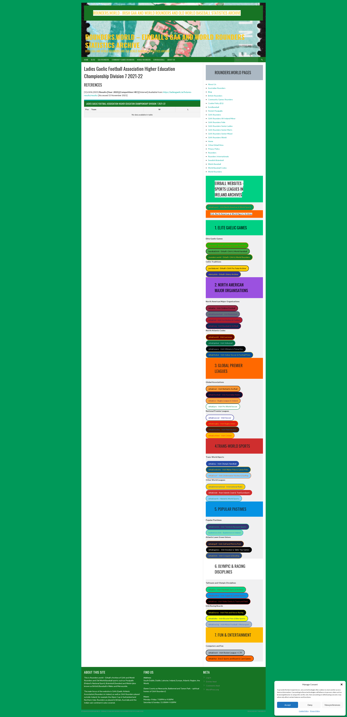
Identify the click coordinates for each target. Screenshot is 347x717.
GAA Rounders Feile (216, 122)
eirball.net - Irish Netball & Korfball (222, 389)
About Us (171, 59)
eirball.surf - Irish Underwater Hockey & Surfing (228, 475)
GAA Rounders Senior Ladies (220, 126)
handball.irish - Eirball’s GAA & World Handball (227, 251)
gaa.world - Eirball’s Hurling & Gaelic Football (227, 245)
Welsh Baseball (214, 164)
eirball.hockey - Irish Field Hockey (222, 429)
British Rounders (215, 96)
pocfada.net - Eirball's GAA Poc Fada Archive (227, 268)
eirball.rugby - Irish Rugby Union (221, 423)
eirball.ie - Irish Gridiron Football (221, 308)
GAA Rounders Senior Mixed (220, 133)
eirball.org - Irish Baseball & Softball (223, 326)
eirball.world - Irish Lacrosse (220, 337)
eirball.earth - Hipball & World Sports (223, 498)
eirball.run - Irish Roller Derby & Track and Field (228, 601)
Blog (93, 59)
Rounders (212, 152)
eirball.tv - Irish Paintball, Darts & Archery (225, 589)
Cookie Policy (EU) (215, 103)
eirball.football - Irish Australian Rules (224, 395)
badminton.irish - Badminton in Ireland (224, 532)
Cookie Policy (304, 711)
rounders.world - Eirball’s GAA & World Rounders (229, 257)
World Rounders (144, 59)
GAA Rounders (103, 59)
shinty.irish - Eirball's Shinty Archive (223, 274)
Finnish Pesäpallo (215, 111)
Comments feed (213, 685)
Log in (208, 677)
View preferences (332, 705)
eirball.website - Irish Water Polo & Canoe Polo (228, 469)
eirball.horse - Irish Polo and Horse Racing (225, 612)
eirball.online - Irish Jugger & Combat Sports (227, 595)
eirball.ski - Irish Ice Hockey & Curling (224, 320)
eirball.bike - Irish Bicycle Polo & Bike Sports (226, 618)
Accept (288, 705)
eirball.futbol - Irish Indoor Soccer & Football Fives (229, 355)
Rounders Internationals (218, 156)
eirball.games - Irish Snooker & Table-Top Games (228, 550)
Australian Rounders (216, 88)
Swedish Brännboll (216, 160)
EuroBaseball (159, 59)
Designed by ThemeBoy (257, 711)
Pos (87, 109)
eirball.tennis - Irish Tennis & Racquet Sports (227, 527)
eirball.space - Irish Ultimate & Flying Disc (225, 349)
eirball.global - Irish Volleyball (220, 343)
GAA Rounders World (217, 137)
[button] (341, 684)
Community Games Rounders (123, 59)
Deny (310, 705)
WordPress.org (212, 689)
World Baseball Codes (217, 168)
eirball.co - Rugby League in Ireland (223, 401)
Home (86, 59)
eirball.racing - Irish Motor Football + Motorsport (228, 624)
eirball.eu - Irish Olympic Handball (222, 464)
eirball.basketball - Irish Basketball (222, 314)
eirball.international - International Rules (225, 487)
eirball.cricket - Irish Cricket (220, 435)
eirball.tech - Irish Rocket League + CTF (225, 652)
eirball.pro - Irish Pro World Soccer (222, 406)
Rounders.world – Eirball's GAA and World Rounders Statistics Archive (165, 41)
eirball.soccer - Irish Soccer (219, 418)
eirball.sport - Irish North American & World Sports (229, 207)
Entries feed (211, 681)
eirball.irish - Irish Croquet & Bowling (223, 556)
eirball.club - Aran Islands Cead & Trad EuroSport (229, 492)
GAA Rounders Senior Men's (220, 130)
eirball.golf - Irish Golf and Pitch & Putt (224, 544)
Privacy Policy (315, 711)
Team (93, 109)
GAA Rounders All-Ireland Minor (221, 118)
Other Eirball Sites (216, 145)
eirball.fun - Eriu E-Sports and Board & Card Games (229, 658)
